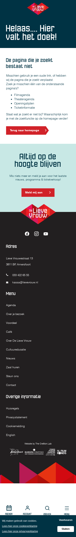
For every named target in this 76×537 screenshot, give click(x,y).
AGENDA (9, 513)
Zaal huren (12, 367)
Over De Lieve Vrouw (18, 340)
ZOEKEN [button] (47, 514)
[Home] (38, 8)
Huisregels (12, 408)
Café (9, 331)
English (10, 435)
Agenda (11, 305)
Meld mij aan (33, 194)
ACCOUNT (27, 513)
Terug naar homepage (24, 130)
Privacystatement (16, 417)
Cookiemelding (15, 426)
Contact (11, 385)
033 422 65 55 (20, 275)
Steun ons (12, 376)
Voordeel (11, 322)
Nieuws (10, 358)
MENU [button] (67, 514)
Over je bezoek (15, 314)
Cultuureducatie (16, 349)
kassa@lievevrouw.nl (25, 282)
